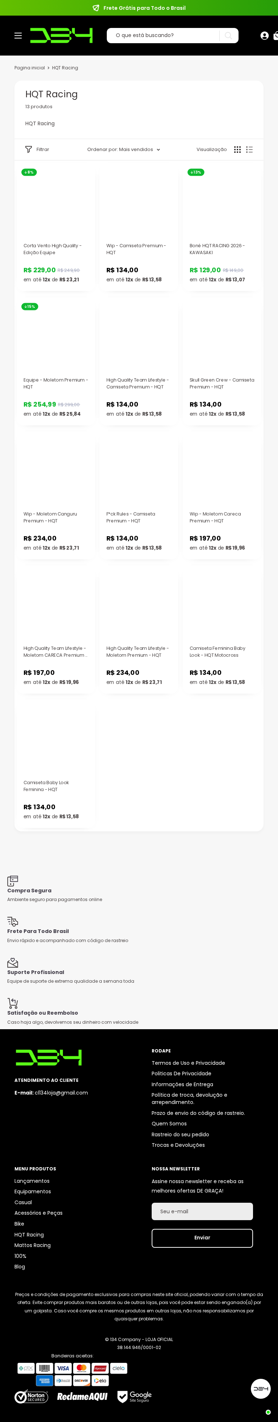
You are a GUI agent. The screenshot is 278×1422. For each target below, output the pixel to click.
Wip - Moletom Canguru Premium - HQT (50, 517)
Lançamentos (32, 1181)
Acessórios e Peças (38, 1213)
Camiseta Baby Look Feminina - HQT (46, 786)
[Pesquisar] (228, 35)
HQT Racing (29, 1234)
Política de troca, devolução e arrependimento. (189, 1098)
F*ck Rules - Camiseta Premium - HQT (130, 517)
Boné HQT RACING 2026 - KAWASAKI (217, 249)
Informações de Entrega (182, 1084)
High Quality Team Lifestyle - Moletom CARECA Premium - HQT (56, 652)
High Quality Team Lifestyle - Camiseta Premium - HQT (137, 383)
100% (20, 1256)
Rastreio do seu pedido (180, 1134)
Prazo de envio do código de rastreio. (198, 1113)
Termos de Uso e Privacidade (188, 1063)
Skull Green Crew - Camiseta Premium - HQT (221, 383)
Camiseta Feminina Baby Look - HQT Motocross (217, 652)
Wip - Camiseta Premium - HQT (136, 249)
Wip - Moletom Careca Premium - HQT (215, 517)
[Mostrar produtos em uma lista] (249, 149)
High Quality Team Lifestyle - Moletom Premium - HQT (137, 652)
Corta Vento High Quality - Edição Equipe (53, 249)
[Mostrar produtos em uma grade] (237, 149)
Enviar (202, 1237)
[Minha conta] (265, 35)
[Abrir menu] (18, 35)
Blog (19, 1266)
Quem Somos (169, 1123)
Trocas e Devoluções (178, 1145)
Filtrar (43, 149)
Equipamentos (32, 1191)
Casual (23, 1202)
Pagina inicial (29, 68)
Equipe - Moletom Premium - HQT (56, 383)
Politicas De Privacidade (181, 1073)
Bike (19, 1223)
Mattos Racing (32, 1245)
